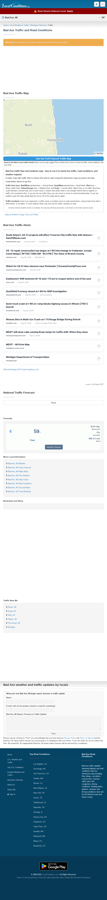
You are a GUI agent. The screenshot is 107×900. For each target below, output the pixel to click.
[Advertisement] (53, 68)
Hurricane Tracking (15, 780)
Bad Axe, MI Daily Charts (18, 480)
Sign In (12, 794)
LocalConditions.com (50, 874)
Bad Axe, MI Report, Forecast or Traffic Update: (26, 714)
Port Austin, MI (14, 623)
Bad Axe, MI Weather (16, 463)
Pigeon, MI (12, 619)
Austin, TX (37, 798)
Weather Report (54, 447)
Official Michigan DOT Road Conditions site (20, 369)
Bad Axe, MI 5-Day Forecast (19, 468)
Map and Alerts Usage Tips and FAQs (21, 214)
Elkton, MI (12, 607)
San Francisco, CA (41, 773)
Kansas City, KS (40, 817)
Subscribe (11, 790)
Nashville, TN (38, 807)
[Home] (16, 4)
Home (5, 25)
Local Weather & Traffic (19, 25)
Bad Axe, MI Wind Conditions (20, 483)
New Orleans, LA (40, 788)
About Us (11, 785)
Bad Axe (42, 25)
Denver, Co (37, 783)
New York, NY (39, 793)
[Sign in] (96, 4)
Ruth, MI (11, 615)
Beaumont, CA (39, 846)
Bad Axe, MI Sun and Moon (19, 487)
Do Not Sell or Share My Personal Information (71, 878)
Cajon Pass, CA (39, 826)
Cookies (48, 878)
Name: (9, 698)
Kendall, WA (38, 831)
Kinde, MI (12, 611)
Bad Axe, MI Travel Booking (19, 491)
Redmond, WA (39, 836)
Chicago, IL (38, 812)
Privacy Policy (70, 738)
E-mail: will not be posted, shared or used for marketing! (30, 706)
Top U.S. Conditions (15, 767)
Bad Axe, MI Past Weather (19, 475)
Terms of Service (87, 738)
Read (53, 403)
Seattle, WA (38, 778)
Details (70, 11)
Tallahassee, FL (39, 802)
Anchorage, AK (39, 769)
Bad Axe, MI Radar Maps (18, 471)
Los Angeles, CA (40, 764)
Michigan (34, 25)
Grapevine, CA (39, 822)
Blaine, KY (37, 841)
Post (53, 734)
